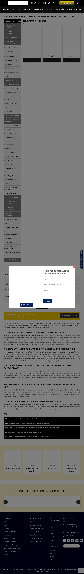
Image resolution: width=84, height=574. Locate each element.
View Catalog (27, 305)
